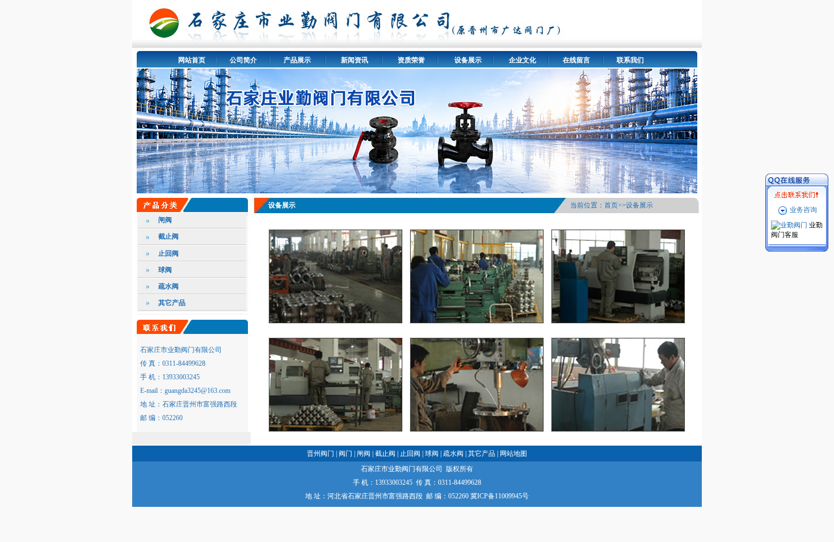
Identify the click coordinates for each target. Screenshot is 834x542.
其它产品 (172, 303)
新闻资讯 (354, 60)
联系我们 (630, 60)
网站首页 (191, 60)
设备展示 (468, 60)
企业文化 (522, 60)
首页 (611, 205)
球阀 (165, 270)
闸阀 (165, 220)
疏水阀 (168, 286)
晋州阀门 (320, 454)
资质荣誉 (411, 60)
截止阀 (168, 236)
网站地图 (513, 454)
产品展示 (297, 60)
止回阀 (168, 253)
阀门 (345, 454)
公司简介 (243, 60)
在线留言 (576, 60)
